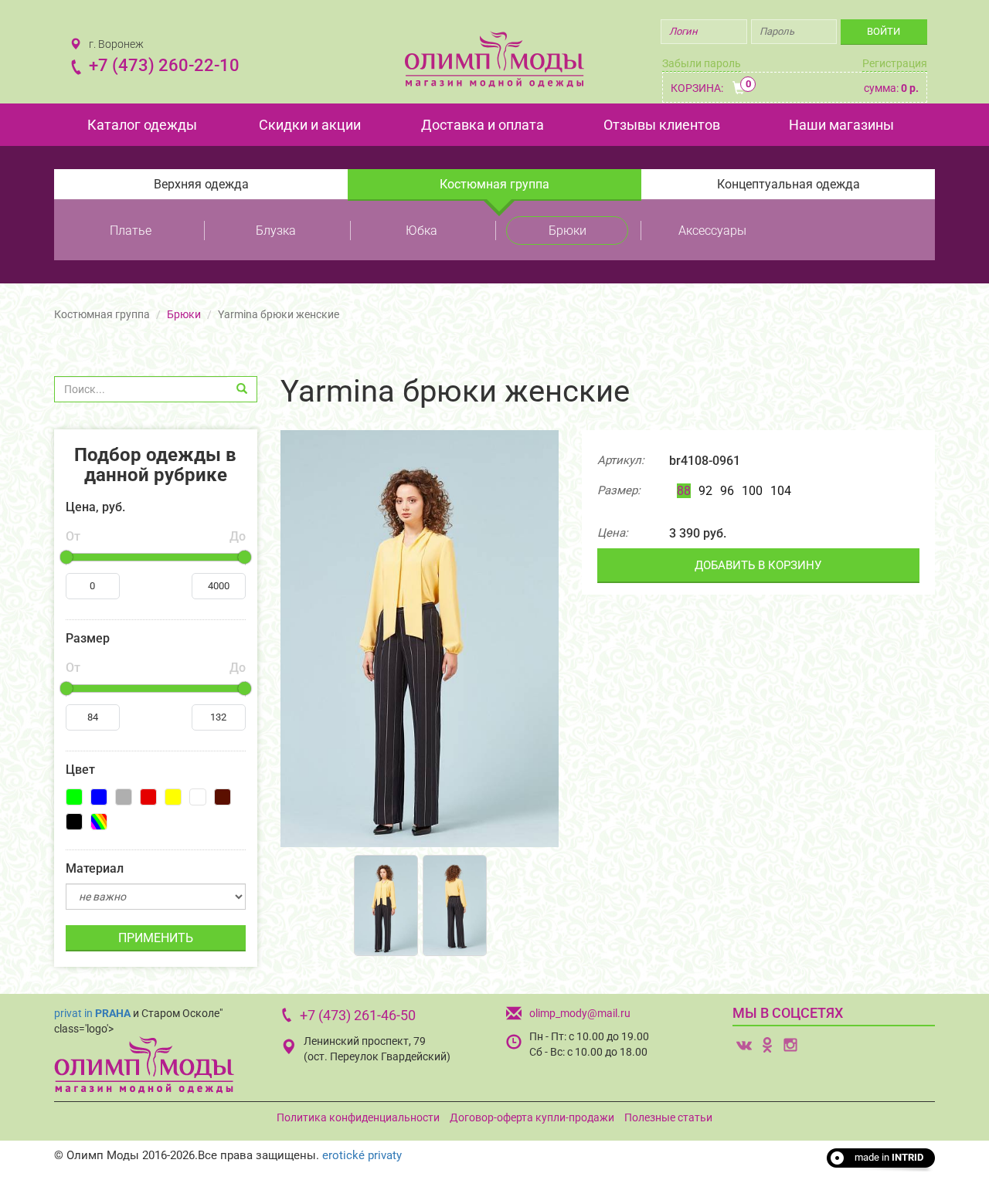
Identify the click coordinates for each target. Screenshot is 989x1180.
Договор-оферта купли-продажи (532, 1117)
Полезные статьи (668, 1117)
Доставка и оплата (482, 125)
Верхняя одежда (201, 184)
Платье (130, 230)
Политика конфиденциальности (358, 1117)
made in (889, 1157)
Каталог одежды (142, 125)
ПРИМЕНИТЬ (155, 938)
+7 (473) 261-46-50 (358, 1015)
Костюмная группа (494, 184)
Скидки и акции (310, 125)
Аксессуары (712, 230)
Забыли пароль (701, 63)
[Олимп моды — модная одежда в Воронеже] (494, 59)
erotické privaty (362, 1155)
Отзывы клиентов (661, 125)
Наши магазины (841, 125)
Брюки (567, 230)
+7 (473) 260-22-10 (164, 65)
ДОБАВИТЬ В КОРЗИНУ (758, 565)
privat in (92, 1013)
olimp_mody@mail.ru (579, 1013)
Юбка (421, 230)
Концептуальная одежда (788, 184)
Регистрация (894, 63)
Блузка (276, 230)
